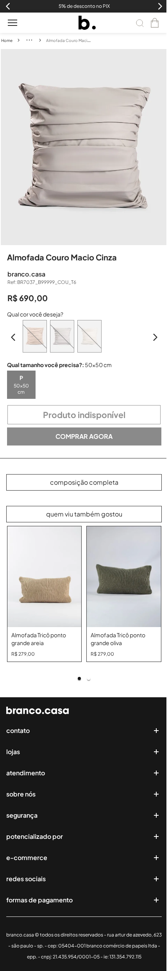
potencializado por (34, 836)
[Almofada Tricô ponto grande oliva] (124, 576)
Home (7, 40)
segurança (22, 815)
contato (18, 730)
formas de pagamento (39, 900)
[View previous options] (13, 337)
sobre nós (21, 794)
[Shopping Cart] (154, 22)
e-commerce (26, 857)
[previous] (7, 147)
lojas (13, 751)
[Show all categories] (29, 40)
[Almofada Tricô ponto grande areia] (44, 576)
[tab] (79, 678)
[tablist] (84, 678)
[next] (162, 147)
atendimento (25, 773)
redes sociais (26, 879)
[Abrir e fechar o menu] (12, 23)
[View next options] (155, 337)
